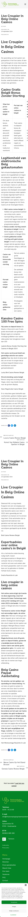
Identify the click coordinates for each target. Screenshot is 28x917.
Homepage (6, 859)
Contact (5, 881)
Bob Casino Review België (10, 535)
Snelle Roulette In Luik (9, 575)
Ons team (5, 871)
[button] (25, 885)
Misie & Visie (6, 868)
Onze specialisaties (9, 865)
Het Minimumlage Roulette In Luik (13, 743)
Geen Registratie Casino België (12, 389)
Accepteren (14, 902)
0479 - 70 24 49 (8, 810)
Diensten (5, 862)
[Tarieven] (13, 839)
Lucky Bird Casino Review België (12, 372)
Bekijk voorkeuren (14, 911)
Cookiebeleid (13, 914)
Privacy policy (5, 847)
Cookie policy (5, 845)
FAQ (3, 877)
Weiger (14, 906)
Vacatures (5, 874)
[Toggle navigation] (22, 4)
